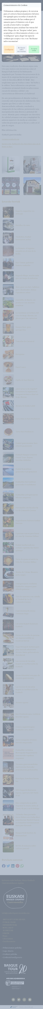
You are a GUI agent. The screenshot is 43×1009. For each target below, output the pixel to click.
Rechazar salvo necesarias (21, 49)
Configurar (9, 49)
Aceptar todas (34, 49)
